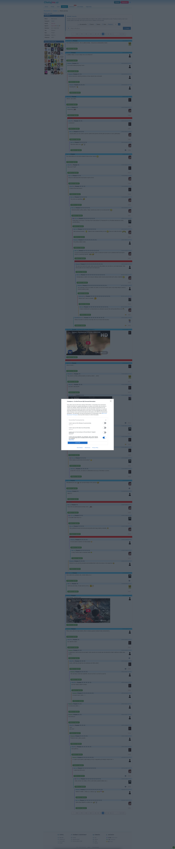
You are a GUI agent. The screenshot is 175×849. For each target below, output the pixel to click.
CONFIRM (77, 442)
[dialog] (87, 424)
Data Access (87, 447)
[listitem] (87, 420)
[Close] (111, 401)
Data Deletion (80, 447)
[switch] (104, 423)
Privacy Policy (95, 447)
